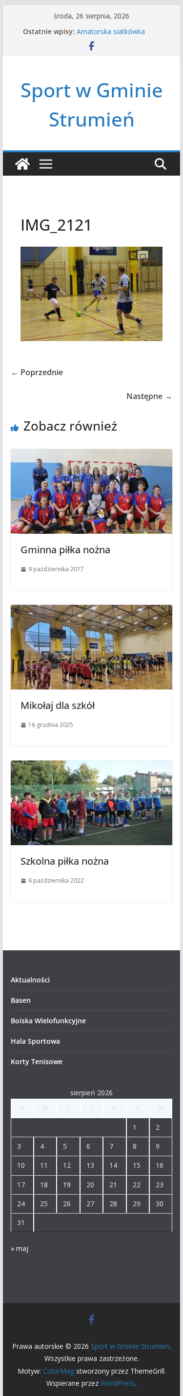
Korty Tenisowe (36, 1061)
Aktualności (30, 979)
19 (67, 1184)
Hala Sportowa (35, 1041)
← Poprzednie (37, 372)
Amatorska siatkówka (111, 31)
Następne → (149, 396)
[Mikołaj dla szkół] (92, 611)
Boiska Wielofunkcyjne (48, 1020)
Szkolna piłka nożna (64, 861)
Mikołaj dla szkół (57, 705)
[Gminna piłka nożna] (92, 456)
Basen (21, 1000)
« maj (19, 1248)
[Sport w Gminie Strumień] (22, 164)
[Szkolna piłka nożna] (92, 767)
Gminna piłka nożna (65, 549)
